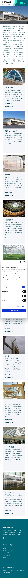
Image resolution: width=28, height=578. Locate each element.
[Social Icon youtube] (6, 538)
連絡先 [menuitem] (4, 557)
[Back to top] (25, 575)
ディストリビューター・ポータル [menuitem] (7, 551)
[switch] (24, 291)
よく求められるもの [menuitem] (8, 545)
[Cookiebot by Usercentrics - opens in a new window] (20, 262)
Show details (20, 306)
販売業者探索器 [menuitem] (6, 555)
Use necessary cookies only (14, 314)
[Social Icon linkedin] (4, 538)
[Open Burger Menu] (24, 3)
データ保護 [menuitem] (11, 570)
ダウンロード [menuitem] (6, 548)
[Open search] (21, 3)
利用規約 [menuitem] (4, 570)
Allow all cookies (14, 310)
